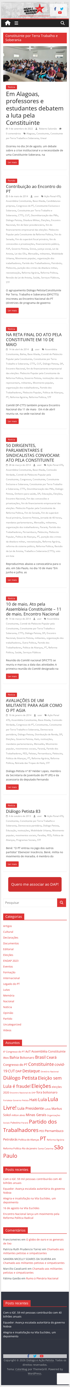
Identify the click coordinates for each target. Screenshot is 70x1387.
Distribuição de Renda (46, 734)
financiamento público (47, 244)
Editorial (8, 949)
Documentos (11, 943)
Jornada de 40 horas (51, 517)
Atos (6, 1057)
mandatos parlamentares (19, 522)
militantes (45, 253)
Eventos (8, 966)
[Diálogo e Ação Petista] (35, 4)
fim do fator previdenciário (30, 224)
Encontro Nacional (15, 368)
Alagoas (31, 133)
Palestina (15, 1122)
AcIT (28, 1051)
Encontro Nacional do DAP (23, 1092)
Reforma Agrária (30, 272)
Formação (9, 972)
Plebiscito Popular (32, 392)
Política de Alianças (53, 392)
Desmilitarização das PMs (44, 215)
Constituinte (42, 133)
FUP (8, 248)
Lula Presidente (30, 1108)
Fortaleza (7, 1100)
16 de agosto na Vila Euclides (21, 1208)
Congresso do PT (25, 205)
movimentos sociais (25, 748)
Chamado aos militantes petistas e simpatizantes (34, 1263)
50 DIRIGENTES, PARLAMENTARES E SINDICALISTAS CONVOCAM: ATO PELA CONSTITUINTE (33, 452)
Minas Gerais (36, 1114)
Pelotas (32, 753)
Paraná (43, 527)
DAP (18, 1071)
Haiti (36, 739)
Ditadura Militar (31, 220)
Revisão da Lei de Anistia (19, 277)
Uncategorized (12, 1024)
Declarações (10, 937)
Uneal (43, 138)
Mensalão (33, 253)
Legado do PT (11, 984)
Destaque (31, 1070)
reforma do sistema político (20, 546)
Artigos (7, 926)
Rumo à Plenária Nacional (42, 1278)
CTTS (21, 215)
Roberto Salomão (48, 128)
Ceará (51, 1057)
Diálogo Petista (14, 220)
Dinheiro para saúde (25, 493)
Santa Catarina (45, 1148)
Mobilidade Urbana (41, 830)
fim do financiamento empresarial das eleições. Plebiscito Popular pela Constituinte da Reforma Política (32, 229)
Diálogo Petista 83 (23, 811)
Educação (47, 493)
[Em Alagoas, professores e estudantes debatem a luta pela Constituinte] (35, 48)
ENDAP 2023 (10, 960)
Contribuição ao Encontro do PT (33, 188)
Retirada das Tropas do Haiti (29, 763)
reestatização (13, 272)
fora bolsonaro (46, 1092)
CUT (27, 215)
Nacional (8, 1001)
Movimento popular (25, 258)
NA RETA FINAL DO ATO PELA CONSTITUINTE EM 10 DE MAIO (34, 339)
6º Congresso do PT (14, 1051)
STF (8, 282)
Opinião (8, 1013)
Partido (11, 180)
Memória (8, 995)
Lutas (6, 989)
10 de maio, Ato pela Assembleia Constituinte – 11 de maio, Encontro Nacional (33, 609)
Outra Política (29, 642)
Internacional (11, 978)
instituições (46, 739)
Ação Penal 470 (52, 196)
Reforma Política (49, 272)
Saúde (36, 277)
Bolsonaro (27, 1058)
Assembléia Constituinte (18, 201)
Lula (42, 1099)
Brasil (40, 1057)
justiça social (44, 248)
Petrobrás (56, 263)
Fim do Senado (32, 512)
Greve (33, 248)
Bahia (23, 354)
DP (61, 363)
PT (7, 397)
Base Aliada (39, 201)
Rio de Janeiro (29, 1148)
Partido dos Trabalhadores (36, 263)
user (36, 196)
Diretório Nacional (50, 1071)
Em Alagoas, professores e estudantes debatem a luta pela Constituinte (35, 108)
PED (25, 753)
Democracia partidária (30, 825)
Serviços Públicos (50, 277)
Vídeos (7, 1030)
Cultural (8, 932)
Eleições (45, 220)
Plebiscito (11, 267)
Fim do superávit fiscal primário (31, 239)
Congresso (25, 479)
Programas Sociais (26, 840)
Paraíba (42, 835)
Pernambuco (29, 532)
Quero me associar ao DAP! (35, 884)
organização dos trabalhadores (22, 387)
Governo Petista (20, 248)
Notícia (11, 87)
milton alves (18, 1115)
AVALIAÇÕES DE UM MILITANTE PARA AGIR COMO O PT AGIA (34, 705)
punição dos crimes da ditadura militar (37, 267)
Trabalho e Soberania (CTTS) (39, 551)
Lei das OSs (21, 253)
